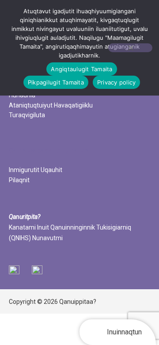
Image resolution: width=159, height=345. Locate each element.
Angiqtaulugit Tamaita (81, 69)
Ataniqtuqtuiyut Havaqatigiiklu (51, 105)
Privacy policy (116, 82)
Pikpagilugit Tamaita (56, 82)
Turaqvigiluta (27, 115)
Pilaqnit (19, 180)
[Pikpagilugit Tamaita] (130, 47)
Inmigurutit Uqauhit (35, 169)
